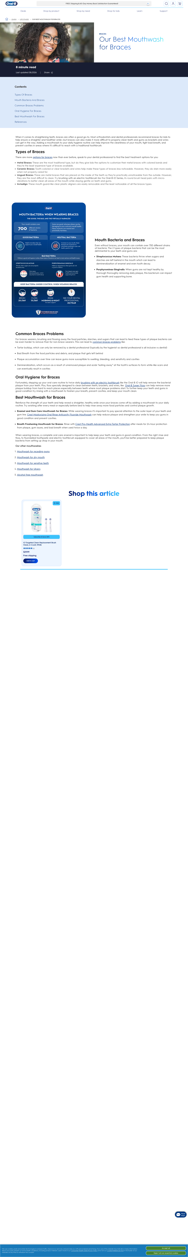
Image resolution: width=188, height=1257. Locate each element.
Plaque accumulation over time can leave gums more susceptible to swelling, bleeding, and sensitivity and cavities (78, 359)
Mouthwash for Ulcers (28, 468)
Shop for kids (113, 11)
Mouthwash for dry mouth (31, 457)
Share (47, 72)
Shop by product (51, 11)
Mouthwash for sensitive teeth (33, 463)
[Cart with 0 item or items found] (180, 3)
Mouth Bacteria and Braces (29, 100)
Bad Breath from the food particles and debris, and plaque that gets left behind (60, 353)
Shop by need (83, 11)
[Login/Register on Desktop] (173, 3)
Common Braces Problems (29, 105)
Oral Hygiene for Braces (28, 111)
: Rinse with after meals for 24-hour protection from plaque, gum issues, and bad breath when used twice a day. (92, 426)
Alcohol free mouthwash (30, 474)
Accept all (166, 1248)
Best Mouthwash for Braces (29, 116)
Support (163, 11)
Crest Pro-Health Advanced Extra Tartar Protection (102, 424)
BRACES (102, 34)
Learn (139, 11)
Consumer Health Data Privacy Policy (84, 1251)
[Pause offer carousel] (148, 3)
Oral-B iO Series (114, 178)
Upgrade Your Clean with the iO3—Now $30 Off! (92, 3)
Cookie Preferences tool (115, 1251)
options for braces (42, 157)
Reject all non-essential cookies (166, 1253)
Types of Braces (23, 94)
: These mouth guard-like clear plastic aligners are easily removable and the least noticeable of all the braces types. (84, 184)
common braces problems (107, 341)
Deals (23, 11)
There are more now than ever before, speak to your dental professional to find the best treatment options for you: (86, 157)
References (21, 121)
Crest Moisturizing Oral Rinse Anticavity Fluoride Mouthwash (59, 414)
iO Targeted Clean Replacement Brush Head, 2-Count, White (39, 544)
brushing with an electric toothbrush (78, 178)
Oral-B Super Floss (135, 385)
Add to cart (30, 561)
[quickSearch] (166, 3)
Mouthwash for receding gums (33, 451)
